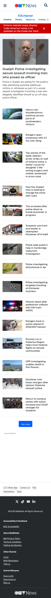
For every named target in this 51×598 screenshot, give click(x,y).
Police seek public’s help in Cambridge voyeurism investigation (37, 249)
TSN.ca (6, 564)
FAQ (34, 487)
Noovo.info (8, 576)
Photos (18, 19)
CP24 (5, 557)
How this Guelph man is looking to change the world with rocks (35, 191)
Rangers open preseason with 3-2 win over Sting (36, 138)
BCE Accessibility (11, 526)
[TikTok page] (22, 501)
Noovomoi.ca (9, 579)
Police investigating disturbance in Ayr (36, 266)
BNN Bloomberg (10, 560)
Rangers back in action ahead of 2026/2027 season (36, 324)
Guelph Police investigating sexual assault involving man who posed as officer (25, 73)
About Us (30, 19)
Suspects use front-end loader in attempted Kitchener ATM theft (37, 230)
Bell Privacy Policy (11, 538)
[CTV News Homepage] (25, 5)
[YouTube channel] (28, 501)
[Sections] (5, 5)
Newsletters (8, 491)
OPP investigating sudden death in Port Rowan (36, 364)
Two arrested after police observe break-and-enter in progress (36, 210)
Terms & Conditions (12, 542)
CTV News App (10, 487)
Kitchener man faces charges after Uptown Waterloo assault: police (37, 384)
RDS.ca (6, 583)
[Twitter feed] (17, 501)
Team (19, 491)
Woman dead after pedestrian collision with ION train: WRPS (37, 306)
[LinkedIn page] (34, 501)
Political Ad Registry (12, 545)
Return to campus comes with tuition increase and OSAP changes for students (37, 404)
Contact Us (44, 19)
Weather (7, 19)
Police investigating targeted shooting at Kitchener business (36, 286)
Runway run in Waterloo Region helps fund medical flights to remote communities (36, 345)
